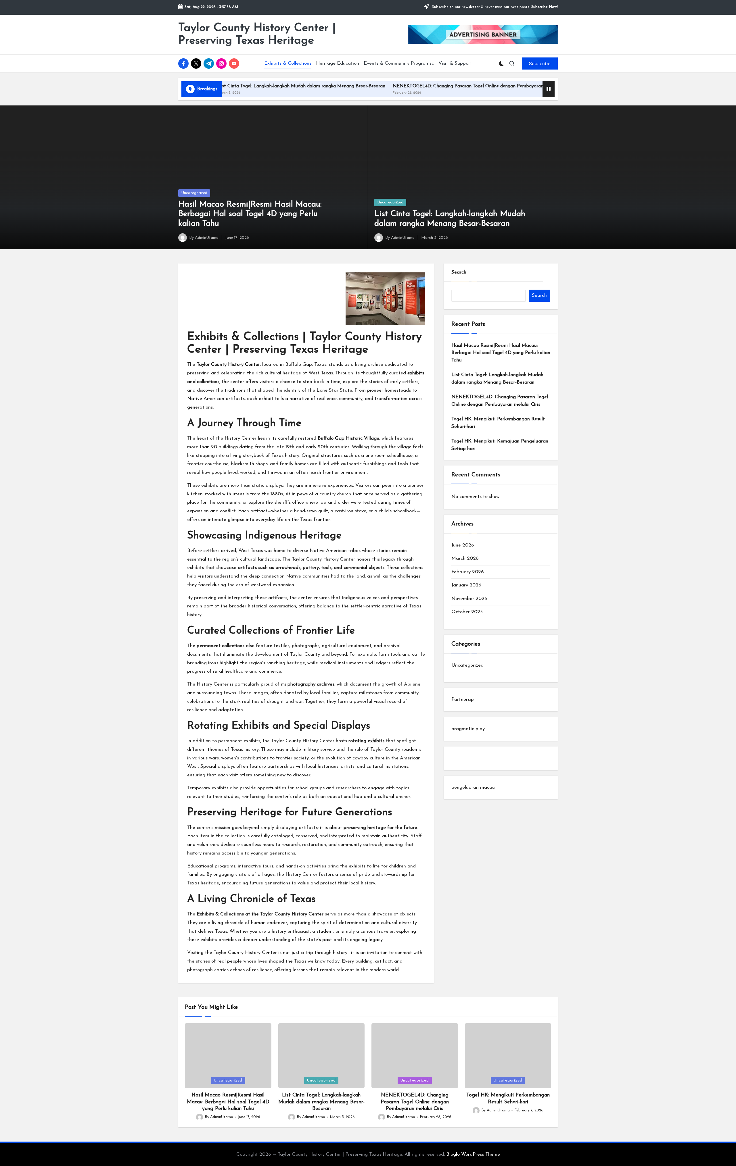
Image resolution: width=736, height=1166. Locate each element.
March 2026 (465, 558)
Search (458, 272)
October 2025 (467, 611)
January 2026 (466, 585)
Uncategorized (194, 193)
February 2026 (467, 571)
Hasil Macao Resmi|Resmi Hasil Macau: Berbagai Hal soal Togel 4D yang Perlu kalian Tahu (250, 214)
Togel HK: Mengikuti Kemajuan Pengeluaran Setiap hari (499, 445)
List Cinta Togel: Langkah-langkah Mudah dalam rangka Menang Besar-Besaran (258, 86)
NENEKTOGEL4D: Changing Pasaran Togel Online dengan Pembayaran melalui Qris (438, 86)
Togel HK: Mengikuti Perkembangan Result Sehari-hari (498, 423)
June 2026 (462, 545)
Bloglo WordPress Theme (473, 1154)
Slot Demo (462, 758)
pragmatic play (468, 728)
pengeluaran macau (473, 787)
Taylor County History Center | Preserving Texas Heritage (257, 34)
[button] (540, 63)
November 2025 (469, 598)
